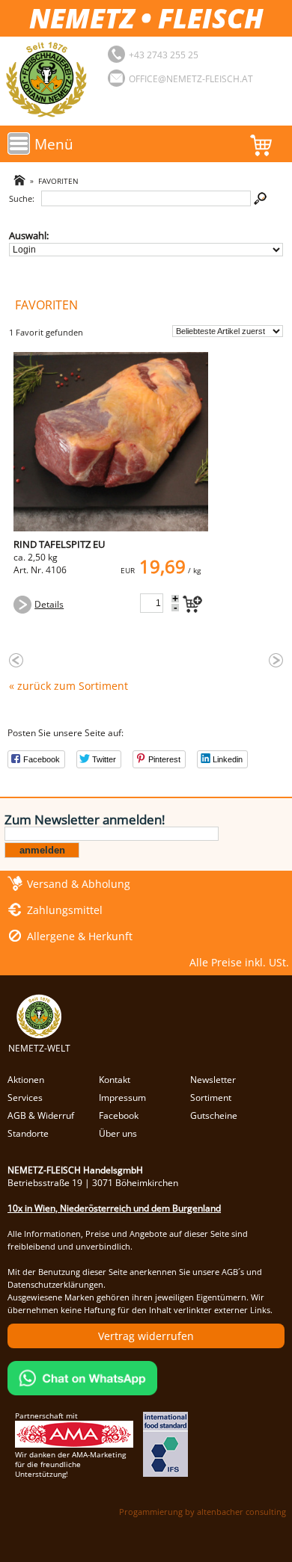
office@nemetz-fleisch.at (191, 78)
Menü (53, 144)
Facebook (119, 1115)
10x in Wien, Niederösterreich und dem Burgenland (114, 1208)
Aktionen (25, 1079)
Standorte (28, 1133)
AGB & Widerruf (40, 1115)
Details (49, 604)
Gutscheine (213, 1115)
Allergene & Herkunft (80, 936)
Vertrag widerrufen (146, 1336)
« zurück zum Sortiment (68, 686)
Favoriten (58, 181)
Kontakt (114, 1079)
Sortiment (210, 1097)
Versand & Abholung (78, 884)
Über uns (118, 1133)
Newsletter (213, 1079)
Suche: (21, 198)
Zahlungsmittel (65, 910)
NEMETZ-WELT (39, 1048)
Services (25, 1097)
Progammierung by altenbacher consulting (202, 1511)
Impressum (122, 1097)
